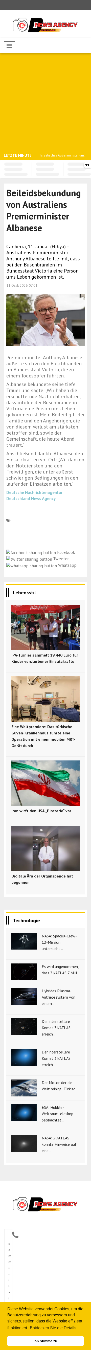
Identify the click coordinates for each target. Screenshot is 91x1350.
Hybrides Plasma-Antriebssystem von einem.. (58, 997)
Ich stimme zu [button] (45, 1341)
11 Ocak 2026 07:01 (21, 285)
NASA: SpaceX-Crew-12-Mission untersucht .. (59, 942)
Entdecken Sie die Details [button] (53, 1328)
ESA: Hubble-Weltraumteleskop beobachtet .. (57, 1113)
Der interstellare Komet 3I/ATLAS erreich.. (56, 1028)
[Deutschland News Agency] (45, 1204)
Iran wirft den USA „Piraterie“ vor (41, 810)
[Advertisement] (45, 102)
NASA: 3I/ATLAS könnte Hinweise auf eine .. (59, 1144)
